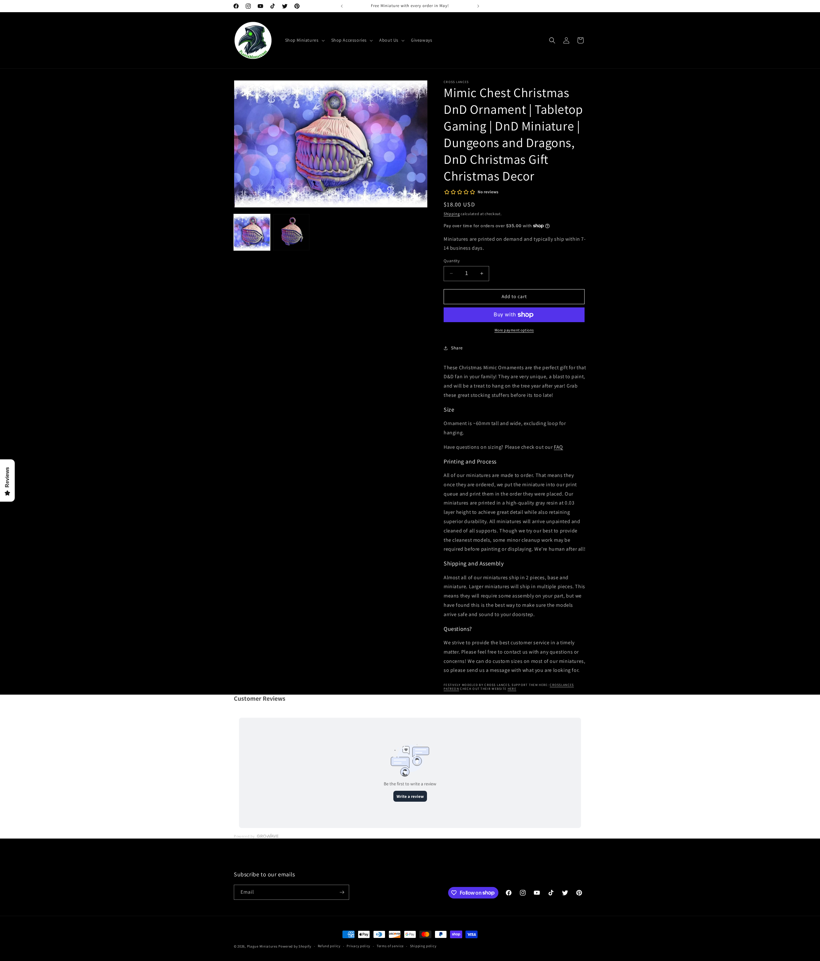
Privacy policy (358, 946)
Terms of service (390, 946)
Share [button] (457, 348)
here (512, 689)
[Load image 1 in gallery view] (252, 232)
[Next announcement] (478, 6)
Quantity (452, 260)
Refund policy (329, 946)
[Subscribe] (342, 892)
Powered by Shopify (294, 946)
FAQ (558, 447)
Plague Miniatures (262, 946)
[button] (304, 40)
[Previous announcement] (342, 6)
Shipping (452, 213)
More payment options (514, 330)
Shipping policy (423, 946)
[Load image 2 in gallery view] (291, 232)
